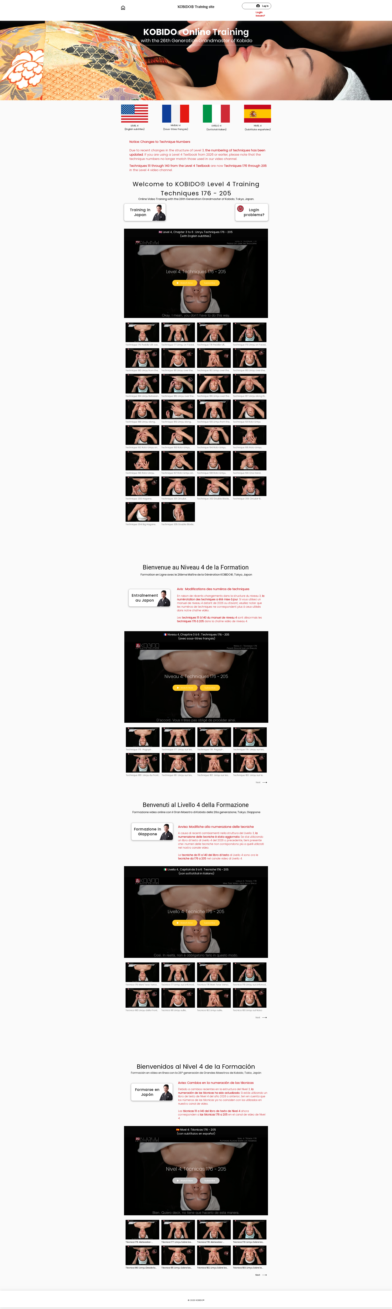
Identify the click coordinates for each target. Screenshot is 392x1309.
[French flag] (175, 114)
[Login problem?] (251, 212)
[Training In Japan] (145, 212)
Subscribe (209, 282)
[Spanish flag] (257, 114)
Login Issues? (260, 14)
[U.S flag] (134, 114)
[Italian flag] (216, 114)
